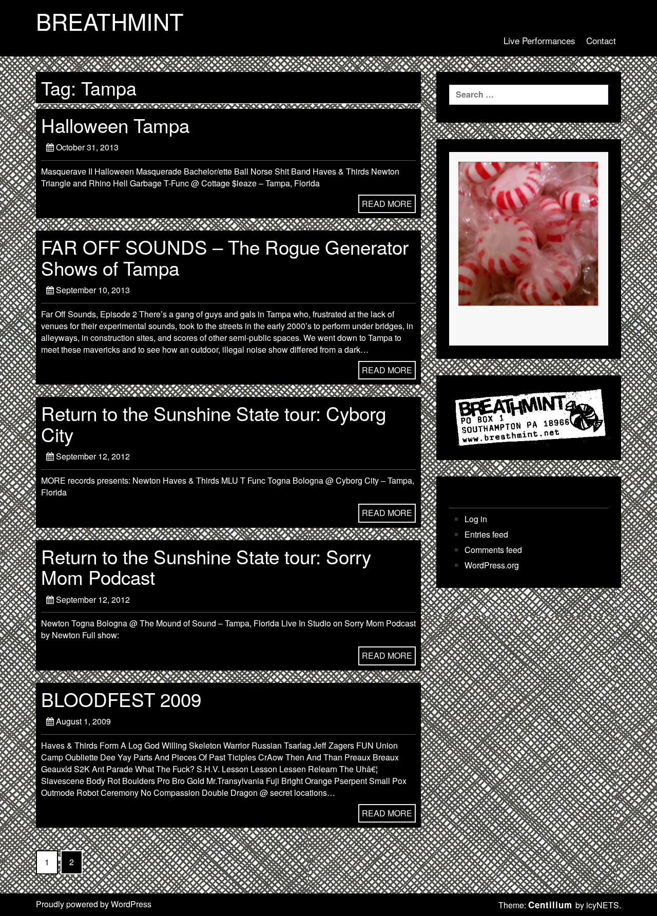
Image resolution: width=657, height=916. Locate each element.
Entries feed (486, 534)
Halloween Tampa (115, 124)
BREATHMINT (110, 21)
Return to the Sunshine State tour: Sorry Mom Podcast (206, 566)
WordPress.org (492, 565)
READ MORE (387, 203)
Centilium (550, 905)
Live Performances (539, 40)
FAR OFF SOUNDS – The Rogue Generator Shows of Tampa (225, 256)
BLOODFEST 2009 (121, 698)
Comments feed (493, 550)
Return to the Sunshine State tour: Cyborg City (213, 423)
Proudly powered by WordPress (93, 904)
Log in (476, 519)
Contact (601, 40)
